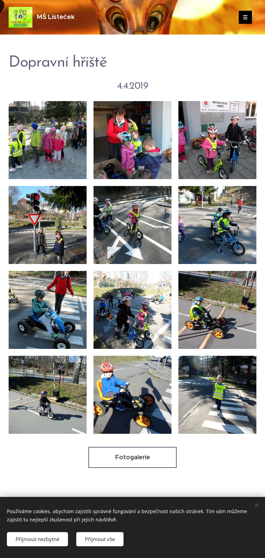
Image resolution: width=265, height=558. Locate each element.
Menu (245, 17)
